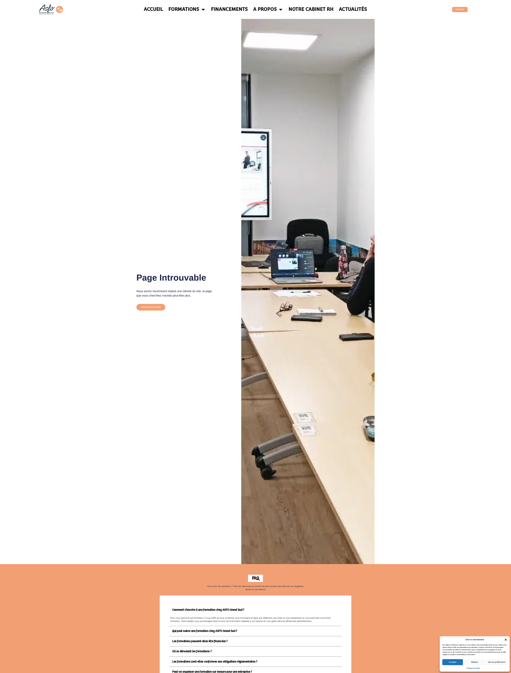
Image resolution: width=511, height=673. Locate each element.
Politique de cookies (473, 668)
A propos (265, 9)
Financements (229, 9)
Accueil (153, 9)
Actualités (353, 9)
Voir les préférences (496, 662)
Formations (183, 9)
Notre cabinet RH (311, 9)
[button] (505, 639)
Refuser (474, 662)
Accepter (453, 662)
